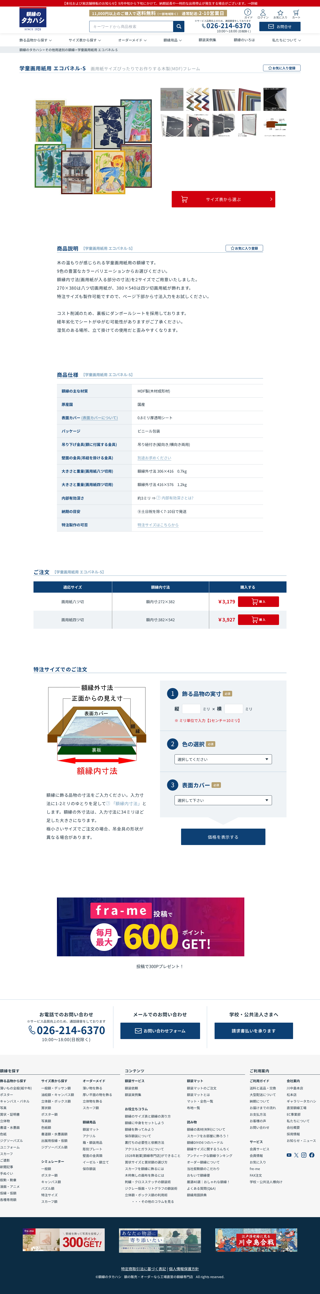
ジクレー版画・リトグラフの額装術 (151, 1188)
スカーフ (6, 1153)
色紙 (3, 1134)
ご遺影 (5, 1160)
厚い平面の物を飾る (97, 1094)
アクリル (89, 1135)
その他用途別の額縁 (60, 49)
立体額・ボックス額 (56, 1101)
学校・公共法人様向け (266, 1181)
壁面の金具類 (92, 1155)
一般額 (46, 1168)
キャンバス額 (51, 1181)
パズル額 (47, 1188)
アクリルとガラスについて (144, 1149)
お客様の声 (258, 1120)
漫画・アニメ (10, 1186)
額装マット (91, 1129)
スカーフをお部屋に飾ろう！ (208, 1135)
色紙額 (46, 1127)
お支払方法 (258, 1114)
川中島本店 (295, 1088)
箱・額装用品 (92, 1142)
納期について (259, 1101)
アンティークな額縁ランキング (209, 1155)
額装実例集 (133, 1094)
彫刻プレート (92, 1149)
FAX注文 (256, 1175)
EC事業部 (294, 1114)
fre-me (255, 1168)
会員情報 (256, 1155)
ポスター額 (49, 1114)
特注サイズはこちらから (158, 524)
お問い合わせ (259, 1127)
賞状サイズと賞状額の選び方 (146, 1162)
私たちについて (298, 1120)
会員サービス (259, 1149)
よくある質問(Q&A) (201, 1188)
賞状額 (46, 1107)
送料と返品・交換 (263, 1088)
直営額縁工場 (296, 1107)
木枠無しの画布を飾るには (144, 1175)
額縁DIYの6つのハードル (205, 1142)
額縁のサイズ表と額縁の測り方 (148, 1116)
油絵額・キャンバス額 (57, 1094)
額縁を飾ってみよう (139, 1129)
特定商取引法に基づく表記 (143, 1269)
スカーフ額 (49, 1201)
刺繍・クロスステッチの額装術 (148, 1181)
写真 (3, 1107)
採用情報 (293, 1134)
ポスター (6, 1094)
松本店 (292, 1094)
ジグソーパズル (11, 1140)
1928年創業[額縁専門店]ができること (153, 1155)
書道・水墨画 (10, 1127)
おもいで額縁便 (198, 1175)
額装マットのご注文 (201, 1088)
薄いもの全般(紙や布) (16, 1088)
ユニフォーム (10, 1147)
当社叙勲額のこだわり (203, 1168)
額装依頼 (131, 1088)
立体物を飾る (92, 1101)
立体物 (5, 1120)
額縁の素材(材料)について (206, 1129)
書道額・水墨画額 (54, 1134)
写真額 (46, 1120)
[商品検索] (178, 26)
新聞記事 (6, 1166)
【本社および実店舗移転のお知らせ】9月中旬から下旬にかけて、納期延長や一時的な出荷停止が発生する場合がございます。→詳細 (160, 3)
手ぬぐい (6, 1173)
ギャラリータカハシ (301, 1101)
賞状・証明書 (10, 1114)
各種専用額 (8, 1199)
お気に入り (258, 1162)
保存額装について (138, 1135)
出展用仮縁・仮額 (54, 1140)
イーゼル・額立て (96, 1162)
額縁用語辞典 (197, 1195)
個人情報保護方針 (184, 1269)
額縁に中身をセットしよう (144, 1122)
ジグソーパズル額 (54, 1147)
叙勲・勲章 (8, 1180)
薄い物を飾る (92, 1088)
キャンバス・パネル (15, 1101)
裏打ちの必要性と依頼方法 (144, 1142)
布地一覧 (193, 1107)
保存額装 (89, 1168)
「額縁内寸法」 (126, 803)
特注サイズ (49, 1195)
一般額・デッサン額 (56, 1088)
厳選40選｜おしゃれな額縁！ (208, 1181)
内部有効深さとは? (177, 498)
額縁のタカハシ (30, 49)
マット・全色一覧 (200, 1101)
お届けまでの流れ (263, 1107)
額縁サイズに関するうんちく (208, 1149)
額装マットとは (198, 1094)
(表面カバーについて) (99, 417)
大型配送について (263, 1094)
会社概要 (293, 1127)
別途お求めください (154, 457)
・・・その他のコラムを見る (149, 1201)
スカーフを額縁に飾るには (144, 1168)
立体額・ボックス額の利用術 (146, 1195)
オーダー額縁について (203, 1162)
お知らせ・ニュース (301, 1140)
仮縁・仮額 (8, 1193)
